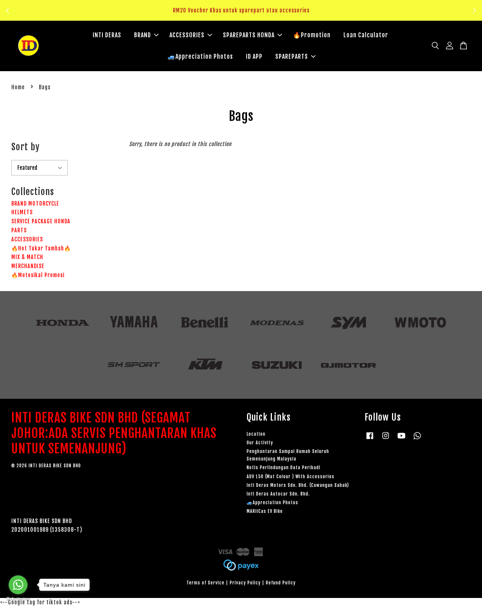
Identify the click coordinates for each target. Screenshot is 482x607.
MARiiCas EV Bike (265, 511)
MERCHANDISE (27, 266)
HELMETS (22, 212)
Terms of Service (205, 583)
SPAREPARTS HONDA (249, 35)
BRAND (142, 35)
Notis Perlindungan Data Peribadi (283, 467)
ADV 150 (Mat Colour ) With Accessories (290, 476)
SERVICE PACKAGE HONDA (40, 221)
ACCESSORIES (186, 35)
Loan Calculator (365, 35)
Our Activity (260, 442)
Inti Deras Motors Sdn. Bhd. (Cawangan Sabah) (298, 485)
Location (256, 434)
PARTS (19, 230)
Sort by (25, 147)
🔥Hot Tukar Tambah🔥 (41, 248)
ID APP (254, 56)
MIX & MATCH (27, 257)
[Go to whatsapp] (18, 584)
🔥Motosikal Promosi (37, 275)
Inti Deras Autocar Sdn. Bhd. (278, 494)
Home (18, 87)
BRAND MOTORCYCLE (35, 203)
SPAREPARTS (291, 56)
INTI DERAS (107, 35)
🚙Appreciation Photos (200, 56)
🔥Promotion (312, 35)
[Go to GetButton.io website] (18, 599)
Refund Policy (281, 583)
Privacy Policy (245, 583)
